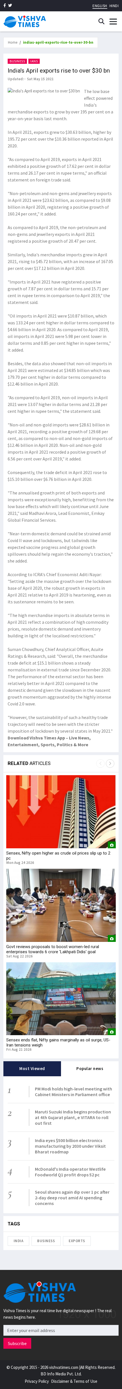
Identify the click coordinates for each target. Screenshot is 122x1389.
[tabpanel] (61, 1144)
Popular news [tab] (89, 1068)
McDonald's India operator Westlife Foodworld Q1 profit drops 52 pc (70, 1171)
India (19, 1240)
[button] (110, 763)
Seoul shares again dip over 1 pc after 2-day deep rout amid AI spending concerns (72, 1197)
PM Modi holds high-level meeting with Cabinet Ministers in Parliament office (73, 1091)
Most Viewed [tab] (32, 1068)
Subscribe (17, 1343)
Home (12, 42)
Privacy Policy (37, 1381)
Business (17, 61)
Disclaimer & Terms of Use (74, 1381)
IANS (34, 61)
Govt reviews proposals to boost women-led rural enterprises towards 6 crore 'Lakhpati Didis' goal (52, 949)
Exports (77, 1240)
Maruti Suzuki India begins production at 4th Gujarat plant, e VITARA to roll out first (73, 1117)
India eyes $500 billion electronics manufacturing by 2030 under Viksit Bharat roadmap (70, 1146)
